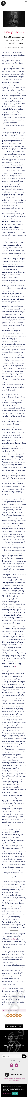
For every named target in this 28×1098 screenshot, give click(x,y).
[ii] (9, 700)
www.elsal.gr (13, 939)
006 (6, 1010)
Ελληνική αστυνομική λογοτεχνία (15, 47)
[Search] (24, 1056)
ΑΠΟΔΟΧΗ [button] (15, 1093)
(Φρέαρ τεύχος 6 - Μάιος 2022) (14, 1047)
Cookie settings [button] (7, 1093)
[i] (15, 666)
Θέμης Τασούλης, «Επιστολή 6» (14, 1045)
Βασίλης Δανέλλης (12, 1010)
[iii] (20, 738)
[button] (7, 1015)
